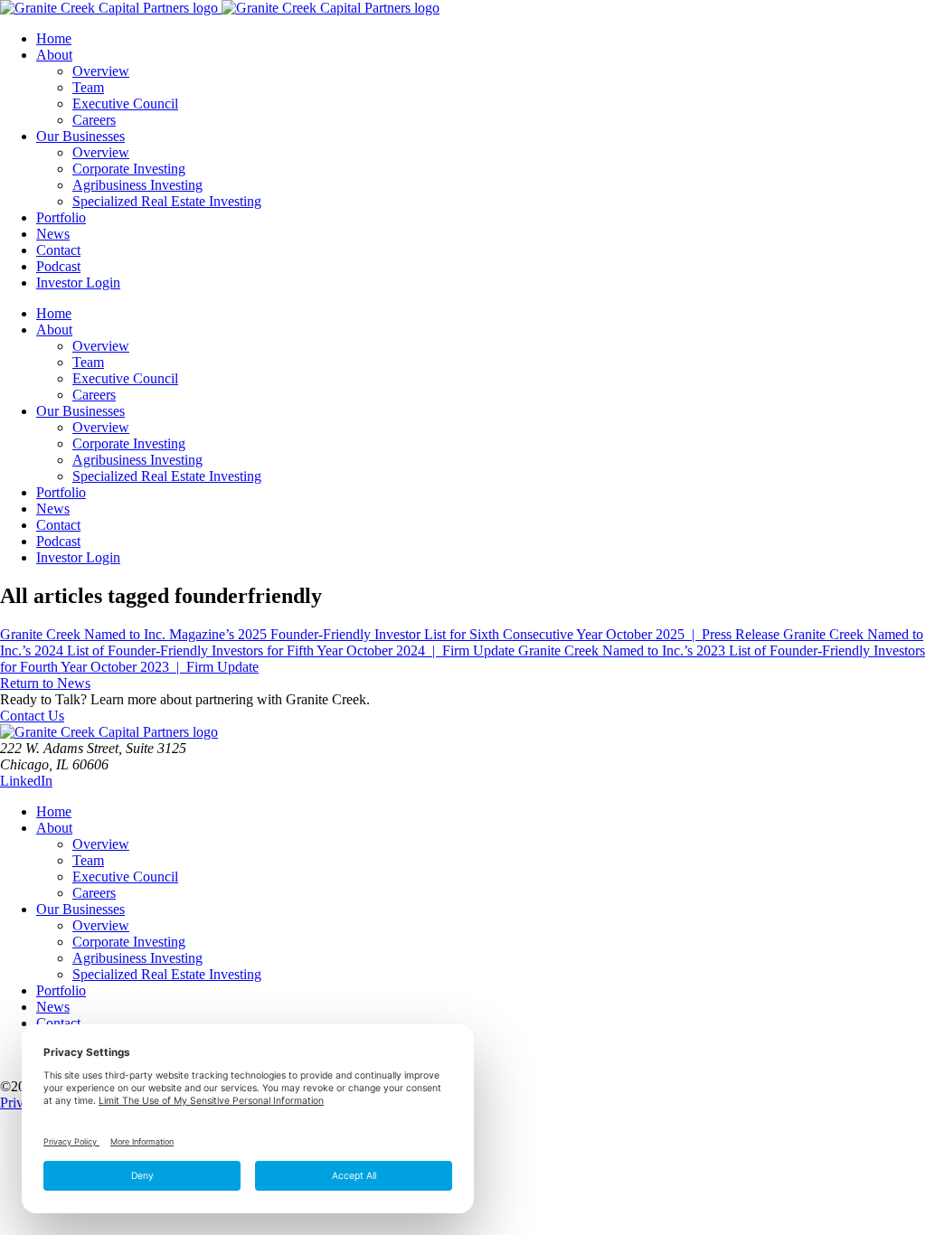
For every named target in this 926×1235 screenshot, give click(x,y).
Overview (100, 844)
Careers (94, 892)
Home (53, 811)
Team (88, 860)
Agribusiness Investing (137, 958)
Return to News (45, 683)
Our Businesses (80, 909)
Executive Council (125, 876)
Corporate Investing (128, 941)
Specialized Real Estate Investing (166, 974)
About (54, 827)
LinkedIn (26, 780)
